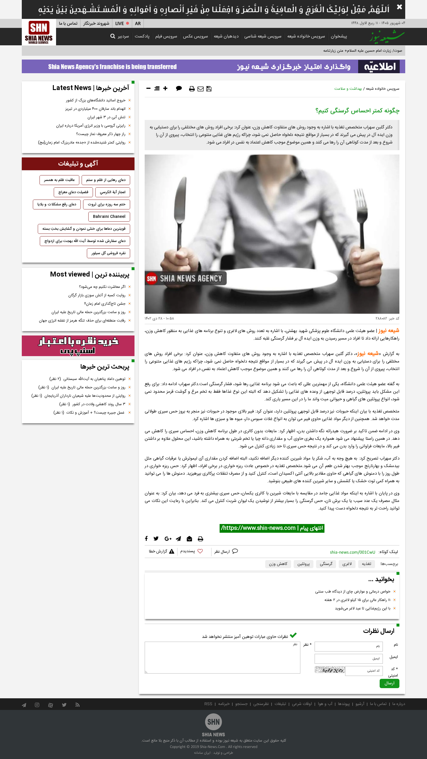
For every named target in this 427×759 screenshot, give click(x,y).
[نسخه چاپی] (192, 88)
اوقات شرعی (302, 704)
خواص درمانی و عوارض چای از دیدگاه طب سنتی (352, 591)
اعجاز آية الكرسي (112, 192)
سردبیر (123, 36)
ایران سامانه (202, 753)
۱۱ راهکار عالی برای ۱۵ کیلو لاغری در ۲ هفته (357, 600)
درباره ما (398, 704)
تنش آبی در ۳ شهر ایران (106, 117)
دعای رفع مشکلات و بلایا (56, 204)
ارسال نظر (222, 551)
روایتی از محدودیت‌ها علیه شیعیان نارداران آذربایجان (78, 396)
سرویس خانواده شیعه (306, 36)
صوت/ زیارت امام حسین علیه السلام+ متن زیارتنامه (362, 51)
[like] (194, 552)
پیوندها (344, 704)
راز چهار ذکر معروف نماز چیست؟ (100, 134)
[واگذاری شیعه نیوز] (213, 65)
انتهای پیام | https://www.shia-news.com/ (272, 528)
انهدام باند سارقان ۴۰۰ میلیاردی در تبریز (95, 109)
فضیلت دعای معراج (73, 192)
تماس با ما (68, 23)
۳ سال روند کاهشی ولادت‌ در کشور (92, 404)
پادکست (142, 36)
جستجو (241, 704)
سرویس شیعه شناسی (262, 36)
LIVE (119, 23)
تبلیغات (280, 704)
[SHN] (39, 32)
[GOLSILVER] (78, 346)
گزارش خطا (158, 551)
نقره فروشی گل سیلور (108, 253)
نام (396, 645)
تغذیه (366, 564)
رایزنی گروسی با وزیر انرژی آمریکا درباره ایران (90, 126)
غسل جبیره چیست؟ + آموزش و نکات (89, 413)
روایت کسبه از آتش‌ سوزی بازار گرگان (96, 295)
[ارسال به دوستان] (201, 88)
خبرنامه (223, 704)
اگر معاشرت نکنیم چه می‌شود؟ (102, 287)
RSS (208, 704)
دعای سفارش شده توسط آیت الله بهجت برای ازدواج (84, 241)
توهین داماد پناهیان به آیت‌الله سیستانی (87, 379)
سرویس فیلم (166, 36)
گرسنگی (326, 564)
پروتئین (303, 564)
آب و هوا (325, 704)
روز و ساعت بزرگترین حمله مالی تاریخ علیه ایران (88, 312)
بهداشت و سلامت (348, 89)
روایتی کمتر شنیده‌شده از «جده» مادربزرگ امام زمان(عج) (81, 142)
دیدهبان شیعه (226, 36)
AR (138, 23)
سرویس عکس (195, 36)
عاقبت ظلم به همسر (59, 180)
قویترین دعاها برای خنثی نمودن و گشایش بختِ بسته (83, 229)
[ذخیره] (208, 88)
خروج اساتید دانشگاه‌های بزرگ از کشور (95, 100)
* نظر (307, 645)
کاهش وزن (278, 564)
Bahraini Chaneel (109, 216)
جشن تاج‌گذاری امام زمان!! (104, 304)
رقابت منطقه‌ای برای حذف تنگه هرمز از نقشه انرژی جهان (82, 320)
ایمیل (394, 657)
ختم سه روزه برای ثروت (106, 204)
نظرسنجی (261, 704)
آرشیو (360, 704)
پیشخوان (339, 36)
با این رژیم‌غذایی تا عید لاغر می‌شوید (362, 608)
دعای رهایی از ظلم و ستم (105, 180)
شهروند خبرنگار (96, 23)
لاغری (347, 564)
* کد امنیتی (393, 672)
